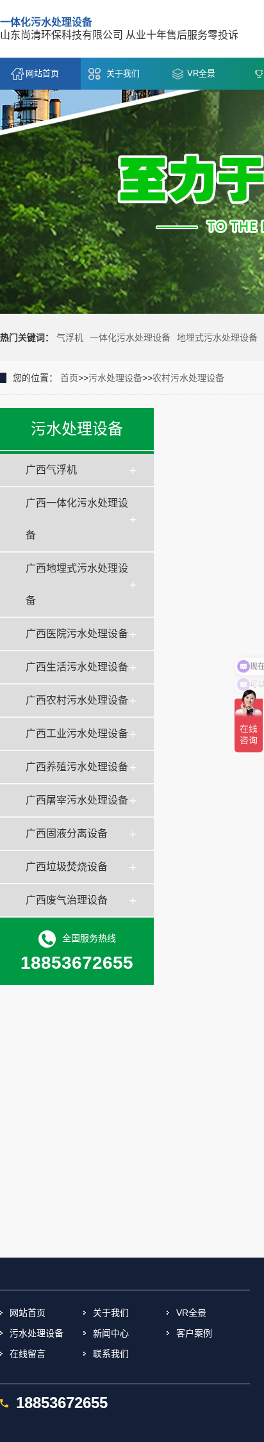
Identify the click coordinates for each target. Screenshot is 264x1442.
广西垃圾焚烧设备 (67, 866)
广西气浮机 (51, 469)
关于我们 (123, 73)
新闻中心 (111, 1333)
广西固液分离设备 (67, 833)
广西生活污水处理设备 (77, 666)
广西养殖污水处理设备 (77, 766)
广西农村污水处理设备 (77, 700)
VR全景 (201, 73)
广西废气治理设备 (67, 900)
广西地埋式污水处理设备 (77, 584)
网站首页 (42, 73)
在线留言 (27, 1354)
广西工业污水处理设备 (77, 733)
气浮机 (69, 337)
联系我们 (111, 1354)
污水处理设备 (115, 378)
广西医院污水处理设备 (77, 633)
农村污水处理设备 (188, 378)
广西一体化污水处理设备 (77, 519)
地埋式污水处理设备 (217, 337)
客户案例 (194, 1333)
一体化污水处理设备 (130, 337)
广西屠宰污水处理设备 (77, 800)
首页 (69, 378)
